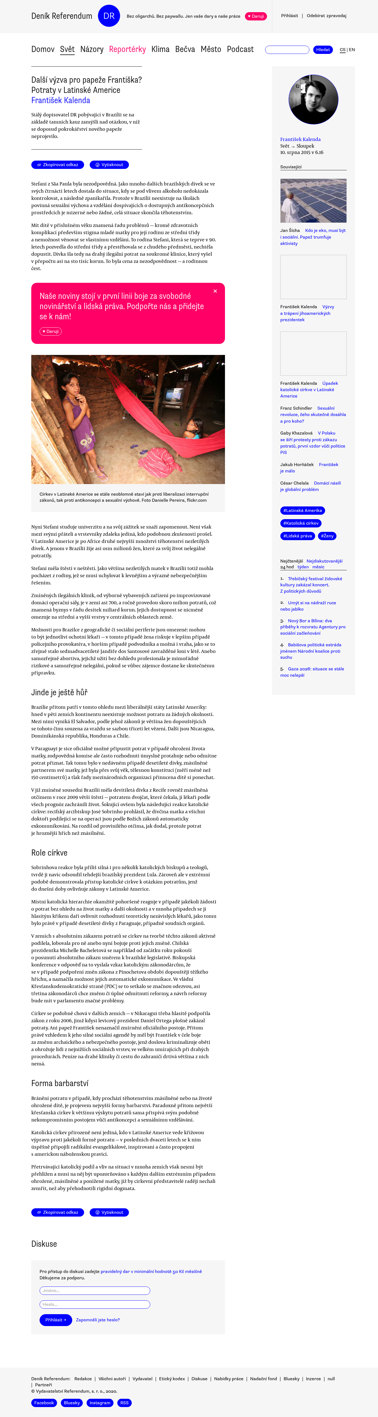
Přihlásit (289, 16)
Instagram (100, 1403)
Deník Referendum (61, 16)
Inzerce (313, 1379)
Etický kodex (172, 1379)
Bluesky (291, 1379)
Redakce (83, 1379)
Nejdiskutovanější (325, 561)
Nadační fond (263, 1379)
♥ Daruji (256, 16)
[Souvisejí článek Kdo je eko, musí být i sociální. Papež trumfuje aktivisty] (313, 201)
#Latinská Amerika (302, 510)
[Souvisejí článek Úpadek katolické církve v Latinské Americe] (313, 354)
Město (211, 49)
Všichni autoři (112, 1379)
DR (109, 16)
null (331, 1379)
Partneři (43, 1385)
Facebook (44, 1403)
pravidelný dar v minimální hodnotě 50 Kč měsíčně (151, 1271)
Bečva (185, 49)
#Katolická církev (301, 523)
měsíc (318, 567)
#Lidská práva (297, 536)
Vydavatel (142, 1379)
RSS (124, 1403)
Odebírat (326, 16)
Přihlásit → (55, 1320)
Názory (91, 49)
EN (352, 50)
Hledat (323, 50)
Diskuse (199, 1379)
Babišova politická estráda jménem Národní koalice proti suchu (310, 651)
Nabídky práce (229, 1379)
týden (303, 567)
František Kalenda (60, 100)
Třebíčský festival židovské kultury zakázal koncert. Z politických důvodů (311, 585)
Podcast (240, 49)
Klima (160, 49)
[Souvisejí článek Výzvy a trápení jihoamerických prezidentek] (313, 278)
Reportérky (127, 49)
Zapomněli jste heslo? (98, 1320)
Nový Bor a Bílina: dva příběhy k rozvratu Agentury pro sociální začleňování (313, 627)
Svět (67, 49)
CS (343, 50)
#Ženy (327, 536)
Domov (43, 49)
